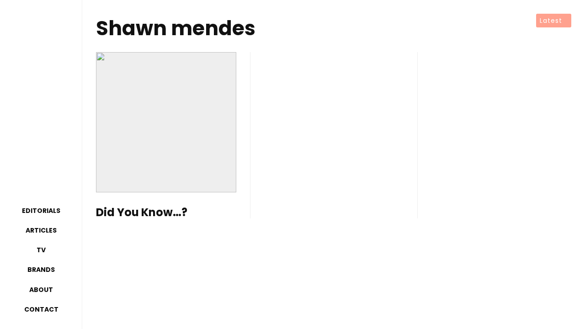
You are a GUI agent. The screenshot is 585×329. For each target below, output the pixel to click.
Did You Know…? (141, 212)
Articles (41, 230)
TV (41, 250)
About (41, 289)
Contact (41, 309)
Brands (41, 269)
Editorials (41, 210)
